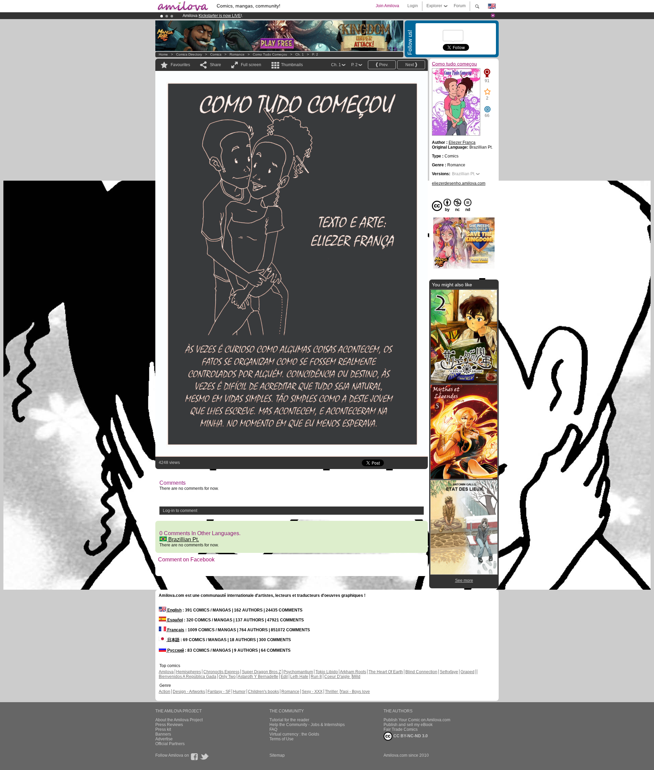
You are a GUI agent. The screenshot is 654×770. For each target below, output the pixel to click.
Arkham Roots (353, 671)
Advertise (164, 739)
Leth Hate (299, 676)
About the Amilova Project (179, 720)
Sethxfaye (449, 671)
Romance (237, 54)
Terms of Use (281, 739)
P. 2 (315, 54)
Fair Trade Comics (401, 729)
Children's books (263, 691)
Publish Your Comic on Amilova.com (417, 720)
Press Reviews (169, 724)
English (174, 610)
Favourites (180, 64)
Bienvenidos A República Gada (187, 676)
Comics (215, 54)
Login (412, 5)
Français (175, 630)
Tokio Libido (326, 671)
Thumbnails (292, 64)
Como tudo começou (270, 54)
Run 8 (316, 676)
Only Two (227, 676)
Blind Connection (421, 671)
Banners (163, 734)
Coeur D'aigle (337, 676)
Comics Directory (189, 54)
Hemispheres (188, 671)
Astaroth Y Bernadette (258, 676)
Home (163, 54)
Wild (356, 676)
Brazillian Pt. (183, 539)
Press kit (163, 729)
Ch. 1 (299, 54)
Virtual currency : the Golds (294, 734)
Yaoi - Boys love (355, 691)
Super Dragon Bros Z (261, 671)
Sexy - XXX (312, 691)
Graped (467, 671)
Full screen (251, 64)
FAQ (273, 729)
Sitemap (277, 755)
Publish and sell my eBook (408, 724)
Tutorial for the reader (289, 720)
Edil (284, 676)
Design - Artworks (189, 691)
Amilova (166, 671)
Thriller (332, 691)
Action (164, 691)
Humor (239, 691)
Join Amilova (387, 5)
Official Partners (170, 743)
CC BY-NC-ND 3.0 (410, 736)
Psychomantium (298, 671)
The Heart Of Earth (386, 671)
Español (174, 620)
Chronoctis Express (221, 671)
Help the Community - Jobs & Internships (307, 724)
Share (215, 64)
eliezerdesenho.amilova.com (458, 183)
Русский (175, 650)
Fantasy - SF (219, 691)
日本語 (173, 639)
